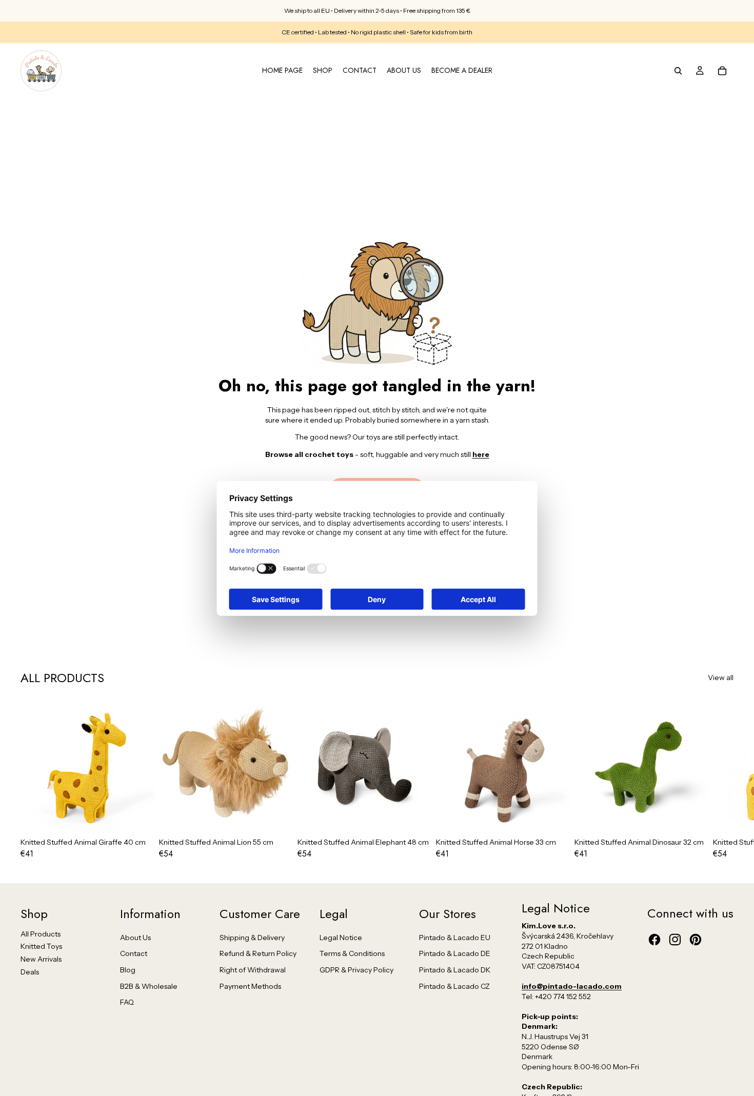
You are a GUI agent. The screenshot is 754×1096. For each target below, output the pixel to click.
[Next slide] (722, 778)
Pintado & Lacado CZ (454, 986)
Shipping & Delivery (252, 937)
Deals (30, 972)
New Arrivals (41, 959)
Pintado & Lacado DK (454, 969)
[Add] (139, 817)
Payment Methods (250, 986)
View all (720, 677)
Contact (133, 953)
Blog (127, 969)
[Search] (678, 70)
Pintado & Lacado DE (454, 953)
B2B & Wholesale (148, 986)
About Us (135, 937)
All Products (41, 934)
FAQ (127, 1002)
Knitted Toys (41, 946)
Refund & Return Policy (258, 953)
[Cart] (722, 70)
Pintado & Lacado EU (454, 937)
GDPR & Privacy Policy (356, 969)
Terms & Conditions (352, 953)
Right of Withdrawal (253, 969)
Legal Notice (341, 937)
